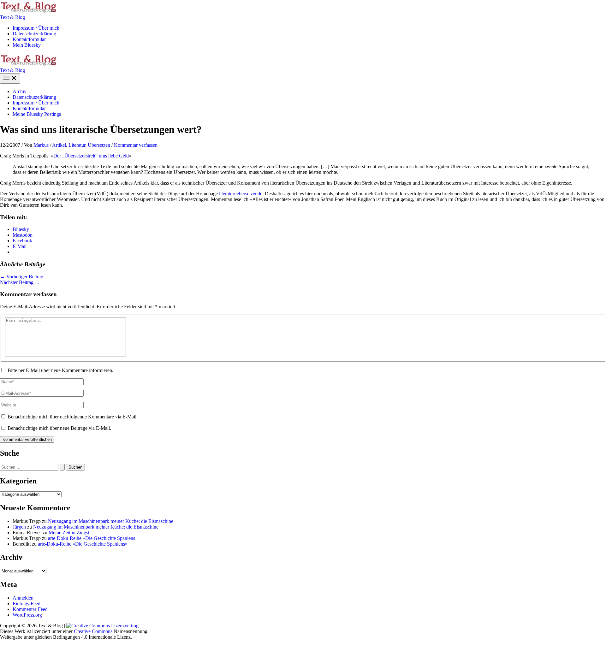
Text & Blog (12, 17)
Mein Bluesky (27, 45)
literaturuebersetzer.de (240, 193)
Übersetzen (99, 145)
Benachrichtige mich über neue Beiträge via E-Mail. (59, 428)
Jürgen (19, 527)
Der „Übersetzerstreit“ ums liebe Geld (91, 155)
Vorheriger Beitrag (21, 276)
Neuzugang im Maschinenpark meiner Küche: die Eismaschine (110, 521)
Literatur (76, 145)
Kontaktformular (29, 39)
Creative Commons (93, 631)
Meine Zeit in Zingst (69, 532)
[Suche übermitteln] (62, 467)
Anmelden (23, 598)
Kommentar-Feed (30, 609)
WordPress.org (27, 615)
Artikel (59, 145)
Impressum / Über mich (36, 28)
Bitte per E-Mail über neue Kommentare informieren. (60, 370)
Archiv (20, 91)
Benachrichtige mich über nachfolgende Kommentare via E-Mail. (73, 416)
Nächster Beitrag (20, 282)
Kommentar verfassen (135, 145)
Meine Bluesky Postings (37, 114)
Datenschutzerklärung (34, 33)
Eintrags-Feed (26, 603)
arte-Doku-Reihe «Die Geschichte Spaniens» (93, 538)
